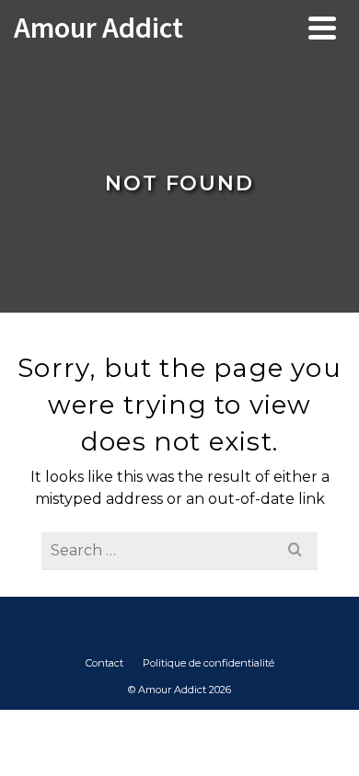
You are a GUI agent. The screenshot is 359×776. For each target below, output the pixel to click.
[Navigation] (322, 27)
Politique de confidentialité (208, 662)
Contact (104, 662)
